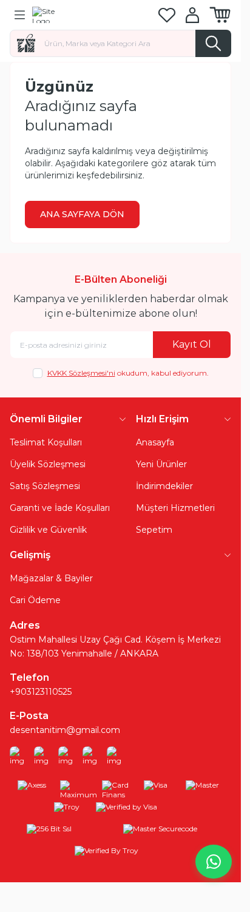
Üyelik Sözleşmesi (48, 464)
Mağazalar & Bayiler (51, 578)
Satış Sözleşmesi (45, 486)
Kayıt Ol (191, 344)
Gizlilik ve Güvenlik (48, 529)
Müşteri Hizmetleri (175, 507)
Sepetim (154, 529)
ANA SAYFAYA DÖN (82, 214)
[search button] (213, 43)
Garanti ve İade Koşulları (60, 507)
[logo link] (90, 14)
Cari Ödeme (35, 600)
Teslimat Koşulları (46, 442)
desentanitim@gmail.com (65, 730)
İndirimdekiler (164, 486)
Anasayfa (155, 442)
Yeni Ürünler (161, 464)
